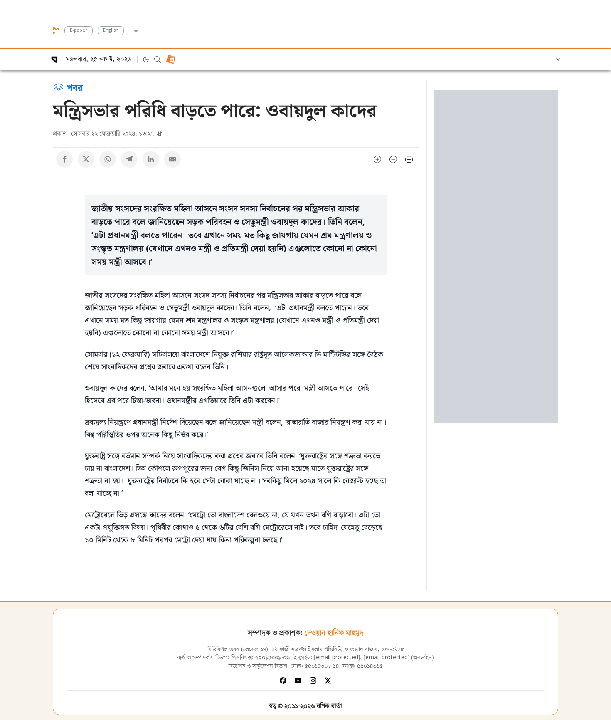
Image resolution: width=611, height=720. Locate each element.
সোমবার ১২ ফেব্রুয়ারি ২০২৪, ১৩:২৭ (104, 133)
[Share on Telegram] (129, 159)
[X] (328, 680)
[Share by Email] (172, 159)
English (110, 30)
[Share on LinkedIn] (151, 159)
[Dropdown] (136, 29)
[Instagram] (313, 680)
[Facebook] (283, 680)
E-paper (78, 30)
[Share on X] (86, 159)
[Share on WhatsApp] (107, 159)
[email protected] (337, 658)
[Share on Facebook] (64, 159)
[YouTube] (298, 680)
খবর (75, 87)
